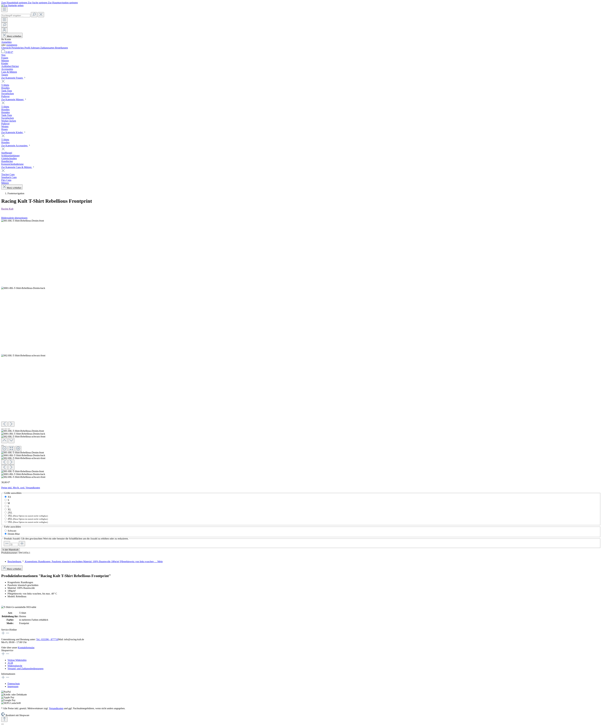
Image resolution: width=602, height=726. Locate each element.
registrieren (11, 45)
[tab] (85, 561)
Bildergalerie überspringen (14, 217)
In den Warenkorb (10, 550)
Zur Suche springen (38, 2)
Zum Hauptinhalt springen (14, 2)
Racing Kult (7, 208)
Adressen (35, 47)
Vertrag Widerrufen (17, 660)
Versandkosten (56, 708)
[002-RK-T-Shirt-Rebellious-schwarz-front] (23, 355)
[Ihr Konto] (4, 30)
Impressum (13, 686)
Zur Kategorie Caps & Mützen (16, 167)
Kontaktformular (26, 647)
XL (9, 509)
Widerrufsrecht (15, 665)
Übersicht (6, 47)
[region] (301, 348)
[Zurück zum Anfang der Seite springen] (4, 719)
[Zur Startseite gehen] (12, 5)
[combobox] (15, 15)
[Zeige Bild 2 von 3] (5, 428)
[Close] (2, 445)
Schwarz (12, 530)
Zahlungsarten (47, 47)
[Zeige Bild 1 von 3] (2, 428)
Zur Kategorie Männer (12, 99)
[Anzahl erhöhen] (22, 543)
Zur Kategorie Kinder (12, 132)
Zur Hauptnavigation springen (63, 2)
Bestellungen (61, 47)
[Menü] (4, 9)
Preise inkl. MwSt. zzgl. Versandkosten (20, 487)
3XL (28, 515)
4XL (28, 518)
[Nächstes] (11, 424)
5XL (28, 522)
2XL (10, 512)
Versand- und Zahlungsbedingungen (25, 668)
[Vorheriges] (4, 424)
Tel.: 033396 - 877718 (47, 639)
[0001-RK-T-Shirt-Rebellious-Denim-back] (23, 288)
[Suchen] (34, 14)
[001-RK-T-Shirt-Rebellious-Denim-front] (22, 220)
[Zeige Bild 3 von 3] (9, 428)
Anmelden (6, 42)
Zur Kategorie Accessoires (14, 145)
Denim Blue (14, 534)
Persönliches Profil (20, 47)
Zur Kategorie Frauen (12, 78)
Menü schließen (13, 36)
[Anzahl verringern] (7, 543)
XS (9, 497)
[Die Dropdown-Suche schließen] (41, 14)
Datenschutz (14, 683)
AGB (10, 663)
